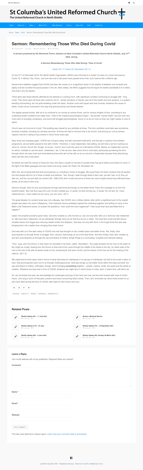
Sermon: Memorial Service (92, 316)
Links (89, 25)
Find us (69, 25)
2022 (23, 32)
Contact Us (98, 25)
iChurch (100, 464)
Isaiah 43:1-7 (58, 69)
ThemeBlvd (85, 464)
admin (29, 49)
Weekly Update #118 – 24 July (32, 326)
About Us (21, 25)
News (31, 25)
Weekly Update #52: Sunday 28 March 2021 (99, 335)
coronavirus (16, 293)
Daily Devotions (57, 25)
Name (15, 391)
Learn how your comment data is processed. (67, 433)
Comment (16, 365)
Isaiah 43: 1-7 (25, 293)
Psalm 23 (69, 69)
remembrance (42, 293)
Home (11, 25)
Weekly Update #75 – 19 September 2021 (98, 326)
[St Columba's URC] (71, 14)
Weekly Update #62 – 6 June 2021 (34, 335)
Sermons (42, 49)
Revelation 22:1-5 (82, 69)
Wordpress (70, 464)
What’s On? (42, 25)
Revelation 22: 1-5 (53, 293)
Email (15, 403)
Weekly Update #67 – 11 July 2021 (34, 316)
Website (15, 414)
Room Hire (79, 25)
